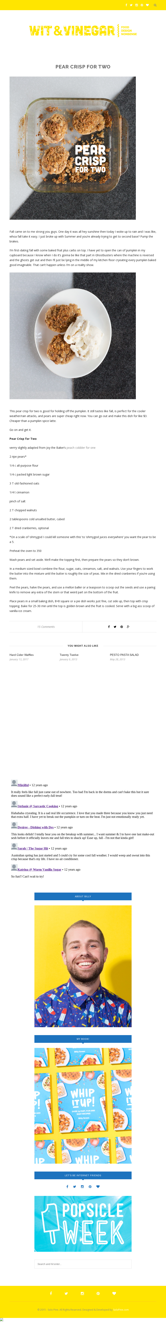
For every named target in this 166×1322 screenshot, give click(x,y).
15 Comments (46, 627)
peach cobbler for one (81, 448)
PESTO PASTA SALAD (124, 654)
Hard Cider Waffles (22, 654)
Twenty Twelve (69, 654)
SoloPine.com (121, 1309)
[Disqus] (83, 724)
